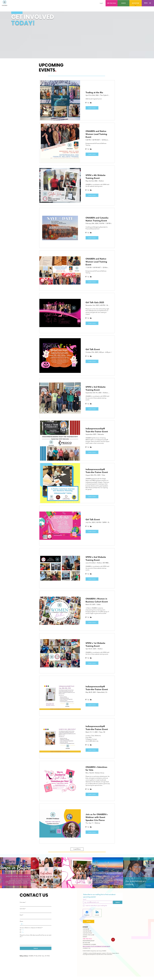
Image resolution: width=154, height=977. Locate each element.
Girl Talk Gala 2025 (95, 302)
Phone (21, 921)
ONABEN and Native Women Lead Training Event (96, 134)
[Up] (113, 940)
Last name (23, 908)
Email (21, 915)
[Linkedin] (97, 912)
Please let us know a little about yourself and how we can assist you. (35, 935)
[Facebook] (87, 912)
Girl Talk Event (93, 349)
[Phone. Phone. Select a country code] (22, 924)
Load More (77, 849)
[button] (145, 3)
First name (23, 902)
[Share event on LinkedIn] (91, 103)
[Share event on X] (88, 103)
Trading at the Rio (94, 92)
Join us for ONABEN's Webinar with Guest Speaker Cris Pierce (96, 817)
